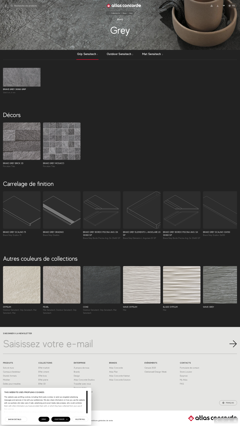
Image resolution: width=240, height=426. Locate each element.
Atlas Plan (113, 372)
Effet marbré (43, 368)
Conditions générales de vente (101, 421)
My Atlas (183, 380)
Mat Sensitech (152, 54)
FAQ (182, 384)
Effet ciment (43, 372)
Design (77, 376)
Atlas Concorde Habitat (119, 376)
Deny (44, 419)
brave (124, 13)
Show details (14, 419)
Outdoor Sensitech (120, 54)
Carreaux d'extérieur (11, 372)
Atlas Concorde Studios (84, 380)
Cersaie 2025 (150, 368)
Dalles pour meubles (12, 384)
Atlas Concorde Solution (119, 380)
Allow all (80, 419)
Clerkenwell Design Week (155, 372)
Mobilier (6, 380)
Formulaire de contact (189, 368)
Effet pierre (43, 380)
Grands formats (10, 376)
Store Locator (186, 372)
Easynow (184, 376)
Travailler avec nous (82, 384)
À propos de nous (81, 368)
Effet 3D (42, 384)
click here (65, 412)
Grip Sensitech (87, 54)
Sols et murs (8, 368)
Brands (77, 372)
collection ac (115, 13)
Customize (59, 419)
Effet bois (42, 376)
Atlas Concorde (116, 368)
